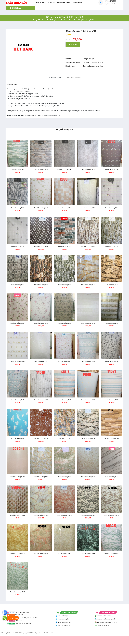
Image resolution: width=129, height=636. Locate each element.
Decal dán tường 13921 (41, 323)
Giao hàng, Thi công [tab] (74, 78)
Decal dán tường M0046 (111, 515)
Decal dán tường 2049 (41, 208)
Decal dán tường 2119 (88, 208)
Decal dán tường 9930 (88, 477)
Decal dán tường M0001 (41, 515)
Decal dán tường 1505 (41, 438)
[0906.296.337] (5, 618)
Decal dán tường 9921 (41, 477)
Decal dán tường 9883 (17, 285)
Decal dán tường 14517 (64, 400)
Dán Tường (41, 3)
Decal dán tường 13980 (17, 361)
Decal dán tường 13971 (111, 323)
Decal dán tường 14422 (41, 361)
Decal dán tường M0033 (64, 515)
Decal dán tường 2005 (111, 169)
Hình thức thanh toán (64, 622)
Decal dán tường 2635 (111, 208)
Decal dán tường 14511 (111, 361)
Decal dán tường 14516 (41, 400)
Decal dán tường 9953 (111, 477)
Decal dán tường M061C (17, 592)
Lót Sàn (51, 3)
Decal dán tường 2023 (17, 208)
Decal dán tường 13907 (17, 323)
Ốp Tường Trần (63, 3)
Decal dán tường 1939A (41, 169)
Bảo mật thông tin (63, 619)
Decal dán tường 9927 (64, 477)
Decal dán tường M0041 (88, 515)
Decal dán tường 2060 (64, 208)
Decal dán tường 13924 (64, 323)
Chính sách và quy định (64, 616)
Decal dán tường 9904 (88, 285)
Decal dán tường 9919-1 (17, 477)
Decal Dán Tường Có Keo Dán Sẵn (54, 20)
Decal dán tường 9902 (41, 285)
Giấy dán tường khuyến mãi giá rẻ (107, 622)
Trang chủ (36, 20)
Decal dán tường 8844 (41, 246)
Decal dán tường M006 (17, 553)
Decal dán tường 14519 (88, 400)
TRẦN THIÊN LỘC (17, 2)
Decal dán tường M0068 (41, 553)
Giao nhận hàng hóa (63, 625)
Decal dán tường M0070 (64, 553)
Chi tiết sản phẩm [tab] (54, 78)
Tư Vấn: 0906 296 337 (103, 625)
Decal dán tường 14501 (64, 361)
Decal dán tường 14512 (17, 400)
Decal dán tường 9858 (88, 246)
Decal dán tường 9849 (64, 246)
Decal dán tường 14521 (111, 400)
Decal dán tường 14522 (17, 438)
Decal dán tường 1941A (88, 169)
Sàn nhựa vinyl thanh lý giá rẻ (106, 619)
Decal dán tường (64, 438)
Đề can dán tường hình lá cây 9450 (81, 20)
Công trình (77, 3)
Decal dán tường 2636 (17, 246)
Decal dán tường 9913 (111, 285)
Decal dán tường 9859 (111, 246)
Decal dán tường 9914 (88, 438)
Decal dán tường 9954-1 (17, 515)
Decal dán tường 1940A (64, 169)
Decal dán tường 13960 (88, 323)
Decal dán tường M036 (88, 553)
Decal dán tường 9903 (64, 285)
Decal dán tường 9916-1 (111, 438)
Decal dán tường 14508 (88, 361)
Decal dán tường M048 (111, 553)
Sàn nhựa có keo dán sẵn (104, 616)
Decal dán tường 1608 (17, 169)
